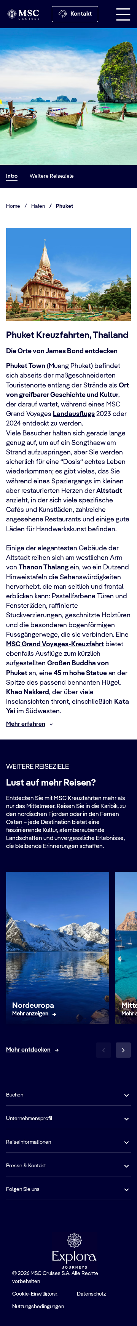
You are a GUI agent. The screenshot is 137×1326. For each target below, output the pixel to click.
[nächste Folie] (123, 1050)
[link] (30, 1014)
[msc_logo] (22, 14)
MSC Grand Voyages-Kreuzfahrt (55, 644)
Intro (12, 176)
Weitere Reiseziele (52, 176)
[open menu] (123, 14)
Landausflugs (74, 414)
